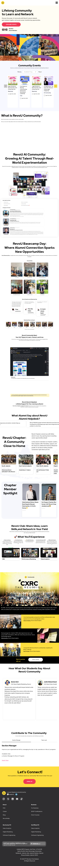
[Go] (5, 86)
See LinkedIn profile (6, 216)
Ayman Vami (15, 682)
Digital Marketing (36, 831)
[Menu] (57, 3)
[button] (17, 278)
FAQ (4, 808)
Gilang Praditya (27, 620)
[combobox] (30, 71)
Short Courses (35, 815)
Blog (4, 815)
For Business (34, 808)
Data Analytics (35, 828)
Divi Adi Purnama (40, 470)
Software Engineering (37, 835)
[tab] (16, 740)
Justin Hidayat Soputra (51, 682)
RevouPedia (6, 818)
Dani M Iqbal (26, 651)
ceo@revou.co (36, 843)
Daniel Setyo (22, 470)
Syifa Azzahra (4, 638)
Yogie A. (29, 470)
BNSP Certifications (36, 811)
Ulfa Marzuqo (11, 471)
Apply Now (5, 760)
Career (5, 811)
